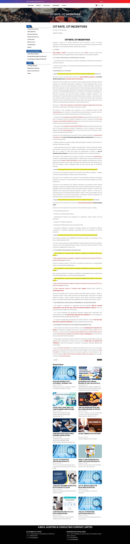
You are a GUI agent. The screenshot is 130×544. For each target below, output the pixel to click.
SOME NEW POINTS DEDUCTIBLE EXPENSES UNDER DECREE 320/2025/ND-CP (63, 435)
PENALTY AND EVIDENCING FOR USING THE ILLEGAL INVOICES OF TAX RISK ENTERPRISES (89, 461)
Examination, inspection (33, 68)
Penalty (29, 47)
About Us (38, 5)
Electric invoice (31, 42)
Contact (64, 5)
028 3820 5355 (33, 535)
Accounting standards (33, 53)
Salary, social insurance (33, 70)
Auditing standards (32, 65)
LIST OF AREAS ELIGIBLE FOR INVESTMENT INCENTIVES (87, 486)
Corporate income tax (64, 17)
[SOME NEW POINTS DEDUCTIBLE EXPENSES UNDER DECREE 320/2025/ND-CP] (64, 425)
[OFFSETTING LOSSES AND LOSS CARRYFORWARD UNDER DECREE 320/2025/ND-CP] (64, 399)
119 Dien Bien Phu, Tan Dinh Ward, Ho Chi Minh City (42, 533)
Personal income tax (32, 34)
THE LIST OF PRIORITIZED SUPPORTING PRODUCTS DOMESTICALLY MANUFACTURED (89, 513)
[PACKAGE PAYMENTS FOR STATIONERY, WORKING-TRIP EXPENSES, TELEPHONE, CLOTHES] (64, 373)
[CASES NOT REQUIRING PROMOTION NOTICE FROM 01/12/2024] (64, 477)
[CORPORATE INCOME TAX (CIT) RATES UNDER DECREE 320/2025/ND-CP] (64, 503)
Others (30, 63)
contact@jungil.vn (33, 537)
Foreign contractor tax (33, 36)
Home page (30, 5)
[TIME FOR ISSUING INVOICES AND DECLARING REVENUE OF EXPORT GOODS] (90, 399)
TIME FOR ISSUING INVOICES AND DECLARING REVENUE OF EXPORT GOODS (89, 409)
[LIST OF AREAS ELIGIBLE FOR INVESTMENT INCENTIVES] (90, 477)
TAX (57, 17)
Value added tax (31, 31)
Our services (46, 5)
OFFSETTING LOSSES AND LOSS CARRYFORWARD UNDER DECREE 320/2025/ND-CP (63, 409)
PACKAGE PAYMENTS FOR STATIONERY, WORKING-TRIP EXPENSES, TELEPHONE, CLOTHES (64, 383)
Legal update (56, 5)
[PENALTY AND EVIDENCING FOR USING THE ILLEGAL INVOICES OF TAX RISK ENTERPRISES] (90, 451)
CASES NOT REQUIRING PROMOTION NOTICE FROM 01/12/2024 (64, 486)
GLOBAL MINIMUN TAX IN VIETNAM (89, 433)
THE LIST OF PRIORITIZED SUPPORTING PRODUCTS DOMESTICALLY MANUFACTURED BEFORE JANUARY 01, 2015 (63, 462)
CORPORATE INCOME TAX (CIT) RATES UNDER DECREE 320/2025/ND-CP (63, 513)
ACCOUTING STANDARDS (34, 51)
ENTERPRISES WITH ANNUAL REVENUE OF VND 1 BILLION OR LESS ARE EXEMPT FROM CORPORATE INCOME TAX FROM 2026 (90, 384)
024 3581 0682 (74, 537)
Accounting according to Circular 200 (36, 56)
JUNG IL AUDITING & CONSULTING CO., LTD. (35, 1)
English (98, 5)
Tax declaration (31, 44)
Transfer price (31, 39)
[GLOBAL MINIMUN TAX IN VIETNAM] (90, 425)
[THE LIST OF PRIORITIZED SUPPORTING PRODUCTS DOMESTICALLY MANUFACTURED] (90, 503)
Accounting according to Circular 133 (36, 59)
